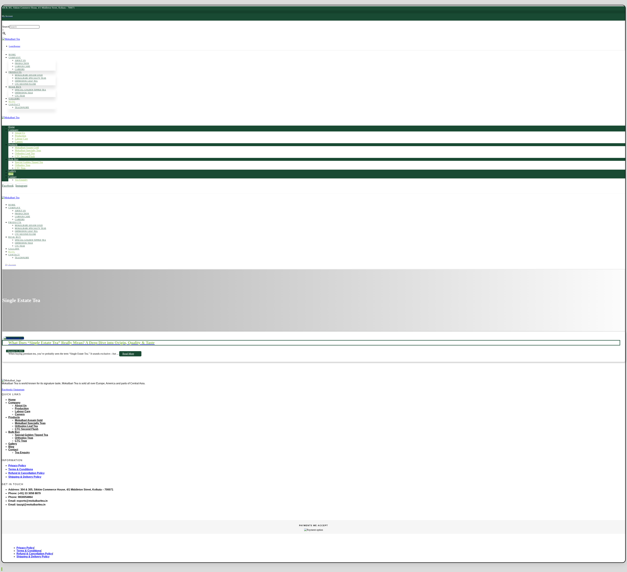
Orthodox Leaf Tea (26, 426)
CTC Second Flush (26, 429)
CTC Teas (21, 440)
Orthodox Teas (24, 437)
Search (5, 26)
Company (14, 402)
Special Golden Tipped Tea (31, 435)
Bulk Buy (14, 432)
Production (22, 408)
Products (14, 417)
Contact (13, 449)
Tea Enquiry (22, 452)
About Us (21, 405)
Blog (11, 446)
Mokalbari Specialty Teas (30, 423)
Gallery (12, 443)
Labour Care (22, 411)
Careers (20, 414)
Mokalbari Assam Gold (29, 420)
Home (12, 399)
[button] (8, 186)
